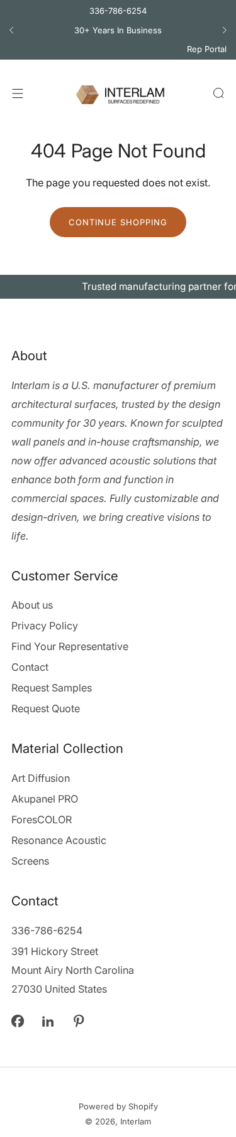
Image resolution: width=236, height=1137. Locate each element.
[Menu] (17, 93)
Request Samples (51, 687)
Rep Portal (207, 49)
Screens (30, 861)
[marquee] (118, 287)
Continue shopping (118, 222)
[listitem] (118, 30)
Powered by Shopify (118, 1106)
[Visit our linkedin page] (48, 1021)
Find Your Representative (69, 646)
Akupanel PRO (44, 799)
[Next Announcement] (224, 30)
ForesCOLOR (41, 819)
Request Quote (45, 708)
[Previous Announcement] (11, 30)
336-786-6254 (118, 11)
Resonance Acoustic (58, 840)
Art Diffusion (40, 778)
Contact (29, 667)
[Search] (218, 93)
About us (32, 605)
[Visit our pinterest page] (79, 1021)
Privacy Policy (44, 625)
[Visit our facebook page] (17, 1021)
